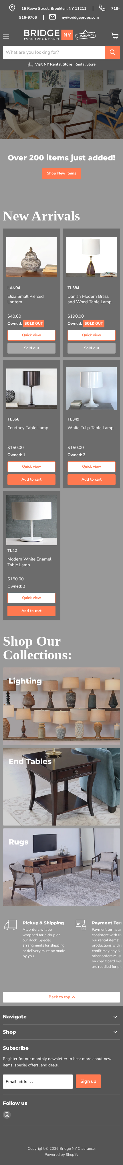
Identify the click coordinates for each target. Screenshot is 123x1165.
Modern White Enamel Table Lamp (29, 562)
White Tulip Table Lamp (91, 428)
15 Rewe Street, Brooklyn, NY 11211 (54, 8)
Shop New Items (61, 173)
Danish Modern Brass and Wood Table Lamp (90, 299)
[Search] (112, 52)
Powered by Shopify (61, 1154)
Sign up (88, 1081)
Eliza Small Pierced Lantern (25, 299)
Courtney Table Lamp (27, 428)
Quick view (31, 335)
